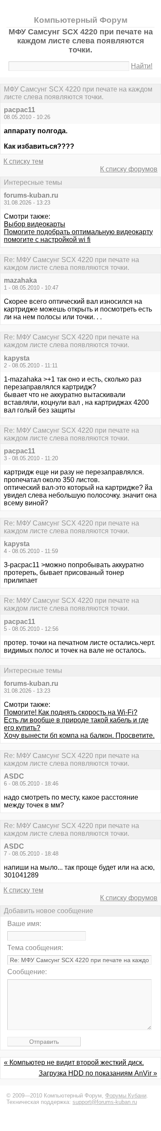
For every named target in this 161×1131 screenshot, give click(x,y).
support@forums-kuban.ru (105, 1102)
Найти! (141, 66)
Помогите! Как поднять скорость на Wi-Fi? (70, 712)
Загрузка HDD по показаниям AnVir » (98, 1073)
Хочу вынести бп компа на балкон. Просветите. (79, 735)
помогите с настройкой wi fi (47, 239)
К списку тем (23, 161)
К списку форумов (129, 169)
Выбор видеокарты (34, 224)
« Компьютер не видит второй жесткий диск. (74, 1062)
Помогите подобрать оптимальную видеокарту (78, 231)
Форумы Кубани (125, 1095)
